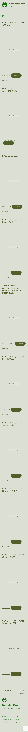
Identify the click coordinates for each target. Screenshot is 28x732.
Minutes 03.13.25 (6, 272)
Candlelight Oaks (17, 3)
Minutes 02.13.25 (6, 409)
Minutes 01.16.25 (6, 475)
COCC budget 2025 (6, 206)
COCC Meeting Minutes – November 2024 (14, 489)
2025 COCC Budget (11, 156)
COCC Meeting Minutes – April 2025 (14, 23)
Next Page (22, 693)
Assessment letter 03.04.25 (8, 343)
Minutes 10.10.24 (6, 608)
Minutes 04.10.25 (6, 75)
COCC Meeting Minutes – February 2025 (14, 357)
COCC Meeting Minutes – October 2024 (14, 556)
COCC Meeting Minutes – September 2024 (14, 622)
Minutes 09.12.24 (6, 674)
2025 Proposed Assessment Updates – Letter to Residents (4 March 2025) (12, 289)
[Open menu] (2, 10)
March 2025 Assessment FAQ (9, 89)
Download (16, 75)
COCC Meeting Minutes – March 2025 (14, 220)
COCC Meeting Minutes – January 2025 (14, 423)
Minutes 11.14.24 (6, 542)
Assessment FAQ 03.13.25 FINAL (9, 140)
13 (25, 690)
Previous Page (6, 690)
